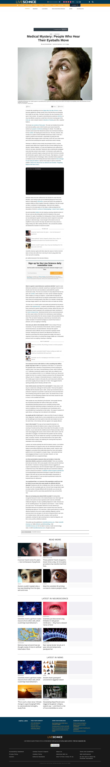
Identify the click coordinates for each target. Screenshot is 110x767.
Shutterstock (30, 103)
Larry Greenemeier (47, 44)
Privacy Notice (29, 277)
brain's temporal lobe (33, 312)
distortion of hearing (48, 120)
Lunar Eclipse (44, 8)
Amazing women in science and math (60, 726)
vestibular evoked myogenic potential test (53, 470)
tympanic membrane (37, 129)
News (68, 44)
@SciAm (38, 524)
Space (54, 5)
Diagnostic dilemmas (35, 726)
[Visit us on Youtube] (66, 2)
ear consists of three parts (38, 125)
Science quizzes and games (79, 723)
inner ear (28, 120)
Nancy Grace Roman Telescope (58, 8)
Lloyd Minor (40, 201)
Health (35, 5)
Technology (60, 5)
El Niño (70, 8)
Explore (67, 5)
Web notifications (85, 754)
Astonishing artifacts (35, 728)
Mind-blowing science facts (79, 731)
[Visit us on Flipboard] (68, 2)
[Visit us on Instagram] (64, 2)
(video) (37, 212)
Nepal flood (35, 8)
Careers (11, 756)
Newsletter (61, 106)
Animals (22, 5)
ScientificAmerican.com (48, 522)
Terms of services (42, 276)
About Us (59, 751)
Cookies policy (37, 754)
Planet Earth (48, 5)
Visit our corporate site (79, 741)
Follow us (54, 106)
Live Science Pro (80, 8)
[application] (45, 181)
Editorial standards (39, 756)
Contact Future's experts (40, 751)
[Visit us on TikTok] (70, 2)
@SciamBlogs (46, 524)
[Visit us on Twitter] (62, 2)
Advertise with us (62, 754)
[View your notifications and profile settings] (89, 2)
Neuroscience (57, 34)
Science (41, 5)
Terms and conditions (87, 751)
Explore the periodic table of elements (60, 728)
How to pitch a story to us (64, 756)
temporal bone (36, 306)
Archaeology (29, 5)
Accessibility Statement (16, 751)
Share (29, 106)
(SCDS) (60, 116)
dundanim (25, 103)
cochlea (31, 132)
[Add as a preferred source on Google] (55, 745)
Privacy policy (13, 754)
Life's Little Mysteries (35, 723)
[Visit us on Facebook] (59, 2)
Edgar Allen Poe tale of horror (50, 110)
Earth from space (35, 725)
